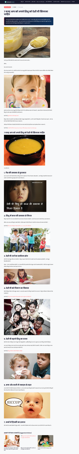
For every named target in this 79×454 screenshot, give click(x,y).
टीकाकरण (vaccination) (66, 1)
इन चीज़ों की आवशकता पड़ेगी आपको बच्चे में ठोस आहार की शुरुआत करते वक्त (11, 449)
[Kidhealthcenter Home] (9, 2)
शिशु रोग (22, 1)
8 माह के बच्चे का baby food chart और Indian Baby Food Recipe (22, 128)
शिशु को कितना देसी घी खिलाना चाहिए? (15, 350)
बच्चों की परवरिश (56, 1)
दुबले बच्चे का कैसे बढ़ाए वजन (13, 115)
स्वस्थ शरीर (33, 1)
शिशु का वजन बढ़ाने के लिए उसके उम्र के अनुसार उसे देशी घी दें (19, 296)
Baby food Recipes (40, 1)
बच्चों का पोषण (27, 1)
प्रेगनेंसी (73, 1)
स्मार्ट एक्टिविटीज (49, 1)
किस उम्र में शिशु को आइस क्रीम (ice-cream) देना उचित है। (20, 225)
